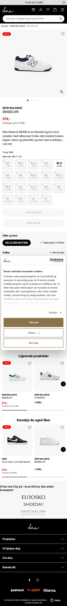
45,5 (59, 176)
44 (21, 176)
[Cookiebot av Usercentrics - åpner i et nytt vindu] (49, 260)
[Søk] (60, 18)
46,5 (8, 188)
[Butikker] (33, 10)
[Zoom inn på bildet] (61, 92)
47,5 (33, 188)
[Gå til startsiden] (7, 9)
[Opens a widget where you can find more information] (55, 600)
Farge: (7, 152)
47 (21, 188)
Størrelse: (7, 156)
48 (46, 188)
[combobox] (31, 18)
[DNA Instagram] (37, 580)
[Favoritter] (47, 10)
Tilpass (32, 332)
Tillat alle (33, 322)
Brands (4, 26)
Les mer (7, 143)
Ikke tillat (33, 343)
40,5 (20, 164)
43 (8, 176)
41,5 (33, 164)
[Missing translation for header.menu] (62, 10)
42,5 (59, 164)
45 (46, 176)
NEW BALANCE (17, 26)
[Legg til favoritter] (62, 33)
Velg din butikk (16, 242)
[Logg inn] (40, 10)
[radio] (7, 164)
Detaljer (53, 312)
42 (46, 164)
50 (21, 199)
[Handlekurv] (55, 10)
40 (8, 164)
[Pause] (63, 2)
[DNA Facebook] (29, 580)
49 (59, 188)
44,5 (33, 176)
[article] (17, 381)
